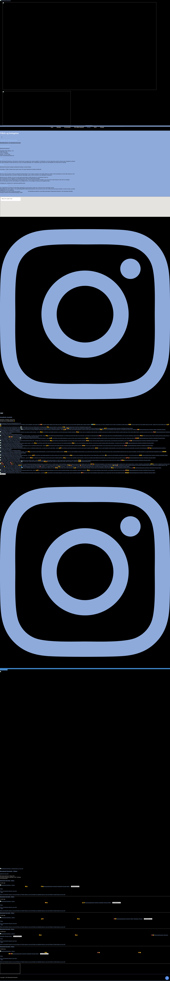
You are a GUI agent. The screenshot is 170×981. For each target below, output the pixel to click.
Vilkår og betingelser (7, 137)
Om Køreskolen (67, 127)
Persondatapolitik (3, 194)
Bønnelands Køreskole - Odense (7, 880)
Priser (52, 127)
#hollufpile (60, 886)
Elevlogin (102, 127)
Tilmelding (59, 127)
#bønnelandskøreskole (48, 886)
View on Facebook (8, 891)
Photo (1, 888)
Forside (4, 136)
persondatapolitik (24, 191)
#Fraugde (64, 886)
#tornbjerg (55, 886)
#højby (68, 886)
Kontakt (88, 127)
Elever (95, 127)
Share (2, 892)
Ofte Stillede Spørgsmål (79, 127)
